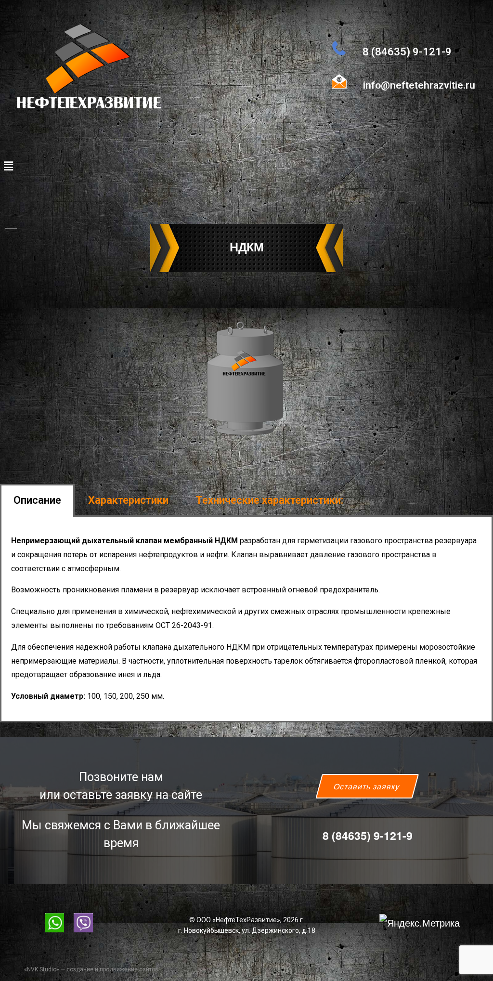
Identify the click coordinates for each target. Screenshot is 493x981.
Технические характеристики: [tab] (269, 500)
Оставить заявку (367, 786)
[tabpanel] (246, 619)
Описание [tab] (37, 500)
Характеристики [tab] (128, 500)
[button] (8, 166)
